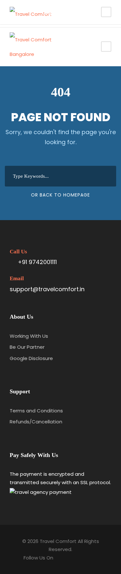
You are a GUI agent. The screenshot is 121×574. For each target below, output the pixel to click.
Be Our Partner (27, 347)
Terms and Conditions (36, 410)
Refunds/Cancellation (36, 421)
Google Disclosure (31, 358)
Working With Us (29, 336)
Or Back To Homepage (60, 195)
